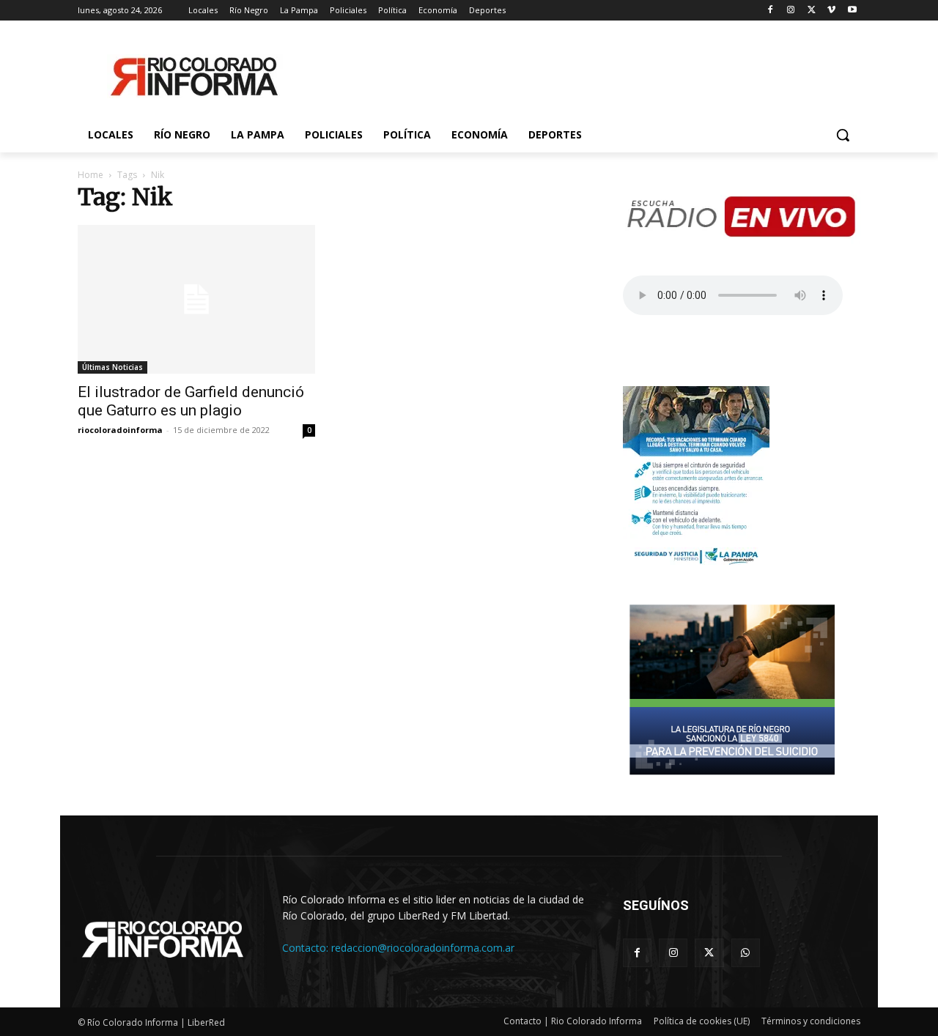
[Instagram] (791, 10)
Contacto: (306, 948)
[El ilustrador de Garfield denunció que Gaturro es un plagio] (196, 299)
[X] (811, 10)
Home (90, 175)
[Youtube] (851, 10)
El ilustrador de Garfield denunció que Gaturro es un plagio (191, 401)
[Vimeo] (831, 10)
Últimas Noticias (112, 367)
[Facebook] (770, 10)
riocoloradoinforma (120, 429)
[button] (842, 134)
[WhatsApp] (745, 953)
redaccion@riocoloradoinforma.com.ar (422, 948)
